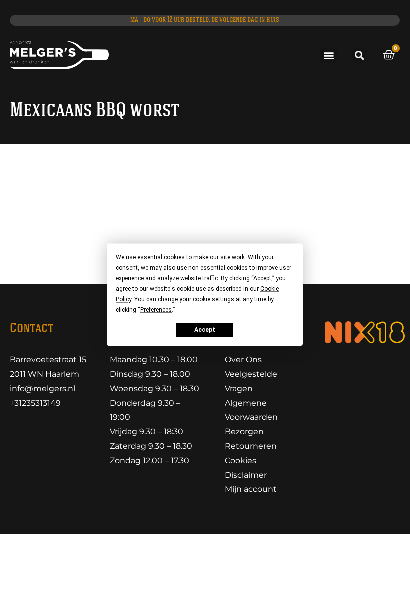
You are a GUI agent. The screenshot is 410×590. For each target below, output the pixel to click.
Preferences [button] (156, 310)
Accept (205, 330)
